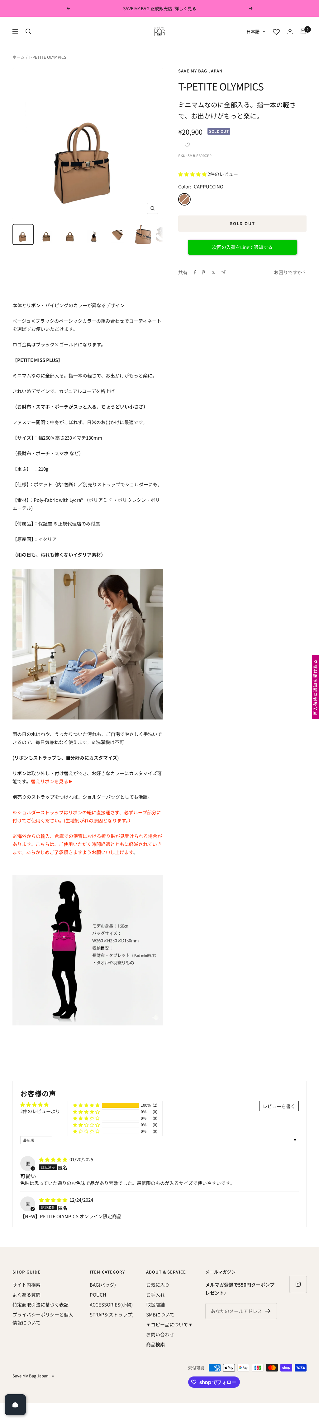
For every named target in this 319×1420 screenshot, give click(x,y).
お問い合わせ (160, 1334)
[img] (53, 1159)
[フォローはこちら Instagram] (298, 1284)
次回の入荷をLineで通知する (242, 247)
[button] (187, 143)
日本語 (252, 31)
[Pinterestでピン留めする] (203, 272)
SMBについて (160, 1314)
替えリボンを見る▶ (52, 781)
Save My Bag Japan (200, 71)
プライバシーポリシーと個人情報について (42, 1318)
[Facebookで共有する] (195, 272)
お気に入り (157, 1284)
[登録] (268, 1311)
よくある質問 (26, 1294)
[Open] (15, 1404)
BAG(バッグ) (103, 1284)
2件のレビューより (40, 1111)
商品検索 (155, 1344)
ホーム (18, 57)
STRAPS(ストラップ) (112, 1314)
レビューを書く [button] (279, 1106)
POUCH (98, 1294)
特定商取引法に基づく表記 (40, 1304)
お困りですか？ (290, 272)
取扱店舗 (155, 1304)
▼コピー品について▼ (169, 1324)
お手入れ (155, 1294)
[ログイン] (290, 31)
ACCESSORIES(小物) (111, 1304)
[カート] (303, 31)
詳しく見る (185, 8)
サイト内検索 (26, 1284)
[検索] (28, 31)
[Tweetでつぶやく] (213, 272)
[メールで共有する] (223, 272)
